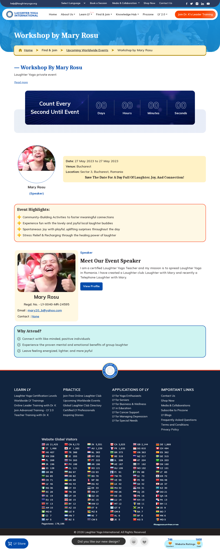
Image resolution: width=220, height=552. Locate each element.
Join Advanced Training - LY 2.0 (34, 410)
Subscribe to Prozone (174, 410)
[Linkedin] (202, 3)
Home (53, 14)
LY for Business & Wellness (129, 404)
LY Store (19, 543)
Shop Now (149, 3)
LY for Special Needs (125, 420)
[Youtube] (208, 3)
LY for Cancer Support (125, 412)
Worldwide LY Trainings (29, 400)
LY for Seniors (120, 400)
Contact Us (165, 3)
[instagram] (197, 3)
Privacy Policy (170, 429)
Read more (21, 82)
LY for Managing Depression (129, 416)
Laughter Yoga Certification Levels (35, 395)
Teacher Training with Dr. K (31, 415)
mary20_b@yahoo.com (45, 310)
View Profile (91, 286)
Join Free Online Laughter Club (82, 395)
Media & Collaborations (175, 405)
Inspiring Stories (73, 415)
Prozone (148, 14)
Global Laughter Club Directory (82, 405)
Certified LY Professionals (79, 410)
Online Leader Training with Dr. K (35, 405)
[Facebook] (186, 3)
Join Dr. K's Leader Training (195, 14)
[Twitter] (191, 3)
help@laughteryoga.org (23, 3)
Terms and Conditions (175, 424)
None (35, 316)
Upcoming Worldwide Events (87, 50)
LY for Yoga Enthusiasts (126, 395)
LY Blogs (166, 415)
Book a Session (98, 3)
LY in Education (121, 408)
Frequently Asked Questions (179, 419)
